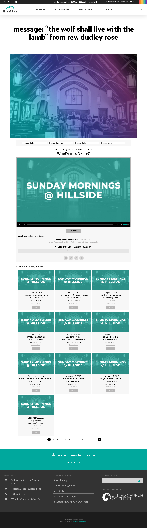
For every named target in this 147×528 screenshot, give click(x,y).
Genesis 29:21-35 (83, 240)
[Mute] (121, 224)
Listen (74, 231)
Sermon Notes (74, 251)
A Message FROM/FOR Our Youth (70, 501)
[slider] (70, 224)
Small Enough (60, 480)
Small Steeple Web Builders (79, 521)
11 (90, 439)
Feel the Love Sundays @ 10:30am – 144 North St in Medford (75, 2)
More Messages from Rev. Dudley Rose (65, 242)
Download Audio (91, 242)
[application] (73, 224)
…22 (95, 439)
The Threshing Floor (64, 485)
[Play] (19, 224)
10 (86, 439)
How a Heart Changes (64, 496)
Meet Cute (58, 490)
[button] (73, 462)
